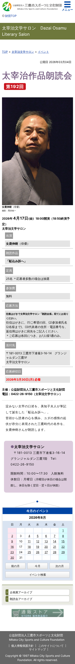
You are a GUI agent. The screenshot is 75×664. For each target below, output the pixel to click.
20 (46, 546)
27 (46, 552)
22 (63, 546)
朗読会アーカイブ (21, 599)
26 (37, 552)
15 (63, 541)
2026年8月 (37, 517)
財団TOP (11, 15)
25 (29, 552)
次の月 (59, 566)
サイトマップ (37, 649)
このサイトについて (51, 645)
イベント (43, 51)
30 (12, 557)
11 (29, 541)
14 (54, 541)
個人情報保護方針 (22, 645)
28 (54, 552)
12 (37, 541)
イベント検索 (37, 574)
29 (63, 552)
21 (54, 546)
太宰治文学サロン (23, 51)
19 (37, 546)
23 (12, 552)
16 (12, 546)
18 (29, 546)
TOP (5, 51)
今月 (37, 566)
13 (46, 541)
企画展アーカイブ (21, 592)
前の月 (15, 566)
